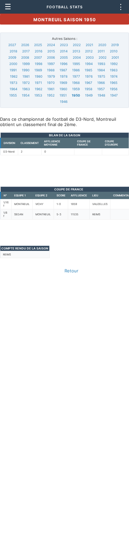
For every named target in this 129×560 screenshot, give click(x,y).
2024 (51, 45)
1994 (89, 64)
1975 (101, 76)
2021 (89, 45)
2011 (101, 51)
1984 (101, 70)
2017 (26, 51)
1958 (88, 89)
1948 (101, 95)
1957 (101, 89)
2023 (64, 45)
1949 (89, 95)
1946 (63, 102)
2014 (63, 51)
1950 (76, 95)
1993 (101, 64)
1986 (76, 70)
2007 (38, 57)
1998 (38, 64)
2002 (103, 57)
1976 (89, 76)
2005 (64, 57)
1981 (26, 76)
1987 (63, 70)
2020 (102, 45)
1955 (13, 95)
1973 (13, 83)
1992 (114, 64)
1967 (88, 83)
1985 (88, 70)
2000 (13, 64)
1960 (63, 89)
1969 (63, 83)
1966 (101, 83)
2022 (77, 45)
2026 (25, 45)
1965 (113, 83)
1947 (114, 95)
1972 (26, 83)
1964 (13, 89)
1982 (14, 76)
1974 (113, 76)
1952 (51, 95)
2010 (113, 51)
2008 (25, 57)
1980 (38, 76)
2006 (51, 57)
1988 (51, 70)
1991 (13, 70)
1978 (63, 76)
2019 (115, 45)
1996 (63, 64)
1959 (76, 89)
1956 (113, 89)
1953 (38, 95)
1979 (51, 76)
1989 (38, 70)
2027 (12, 45)
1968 (76, 83)
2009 (12, 57)
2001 (115, 57)
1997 (51, 64)
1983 (113, 70)
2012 (89, 51)
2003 (90, 57)
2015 (51, 51)
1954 (25, 95)
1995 (76, 64)
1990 (25, 70)
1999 (26, 64)
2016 (38, 51)
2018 (13, 51)
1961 (51, 89)
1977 (76, 76)
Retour (71, 270)
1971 (38, 83)
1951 (63, 95)
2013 (76, 51)
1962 (38, 89)
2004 (77, 57)
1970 (51, 83)
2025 (38, 45)
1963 (26, 89)
